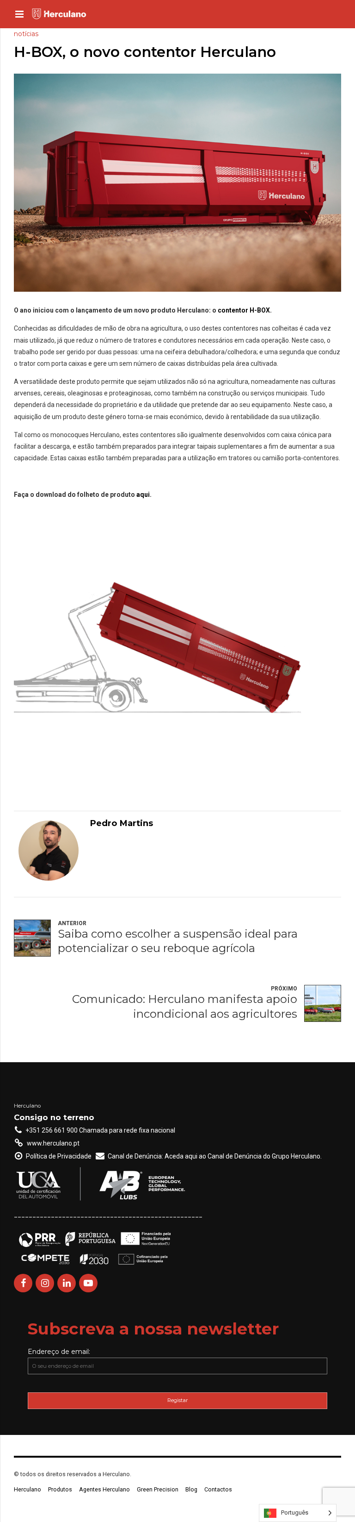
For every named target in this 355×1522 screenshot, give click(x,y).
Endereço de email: (59, 1351)
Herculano (27, 1489)
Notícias (26, 34)
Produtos (60, 1489)
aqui (143, 494)
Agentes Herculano (104, 1489)
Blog (191, 1489)
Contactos (218, 1489)
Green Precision (157, 1489)
